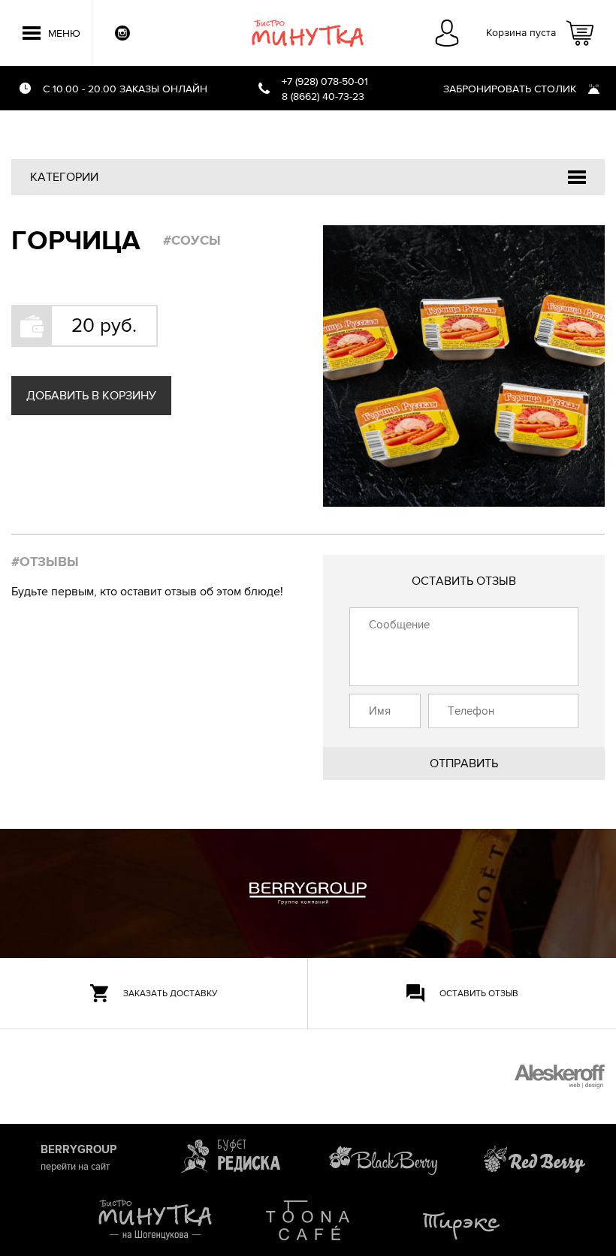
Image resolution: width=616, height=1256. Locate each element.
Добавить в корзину (91, 395)
